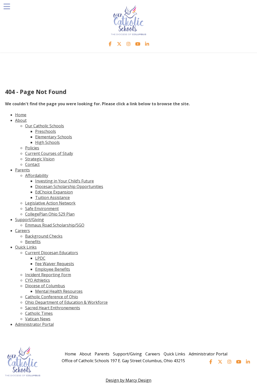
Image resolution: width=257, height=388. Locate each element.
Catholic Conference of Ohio (51, 297)
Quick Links (26, 247)
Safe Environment (42, 208)
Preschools (45, 131)
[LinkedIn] (147, 44)
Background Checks (43, 236)
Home (20, 115)
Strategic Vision (39, 159)
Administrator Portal (34, 324)
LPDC (40, 258)
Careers (22, 230)
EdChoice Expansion (54, 192)
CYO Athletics (37, 280)
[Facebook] (110, 44)
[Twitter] (119, 44)
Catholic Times (39, 313)
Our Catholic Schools (44, 126)
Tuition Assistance (52, 197)
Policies (32, 148)
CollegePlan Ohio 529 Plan (50, 214)
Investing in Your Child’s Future (64, 181)
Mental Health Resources (59, 291)
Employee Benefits (52, 269)
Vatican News (37, 319)
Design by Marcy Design (128, 380)
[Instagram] (128, 44)
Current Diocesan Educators (51, 252)
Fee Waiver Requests (54, 263)
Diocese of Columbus (45, 285)
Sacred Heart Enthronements (52, 308)
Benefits (33, 241)
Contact (32, 164)
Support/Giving (29, 219)
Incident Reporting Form (48, 274)
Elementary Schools (53, 137)
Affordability (36, 175)
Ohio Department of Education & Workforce (66, 302)
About (21, 120)
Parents (22, 170)
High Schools (47, 142)
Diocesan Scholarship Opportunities (69, 186)
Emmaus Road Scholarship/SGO (54, 225)
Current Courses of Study (49, 153)
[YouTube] (138, 44)
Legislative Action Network (50, 203)
